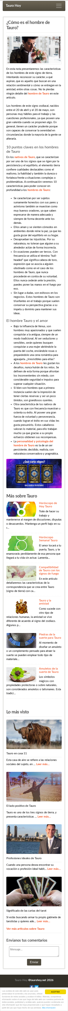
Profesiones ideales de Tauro (24, 858)
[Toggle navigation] (58, 5)
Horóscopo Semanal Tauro (48, 539)
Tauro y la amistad (45, 602)
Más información (49, 1007)
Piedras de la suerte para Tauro (50, 636)
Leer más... (43, 764)
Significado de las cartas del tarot (26, 910)
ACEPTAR (55, 991)
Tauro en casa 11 (16, 753)
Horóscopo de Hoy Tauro (48, 505)
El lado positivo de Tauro (21, 805)
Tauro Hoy (13, 5)
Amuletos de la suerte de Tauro (49, 670)
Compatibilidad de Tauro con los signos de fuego (49, 570)
